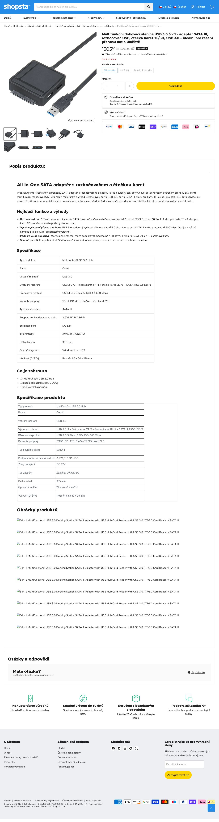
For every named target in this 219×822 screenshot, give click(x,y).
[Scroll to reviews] (158, 46)
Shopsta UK (46, 806)
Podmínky (9, 762)
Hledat (61, 748)
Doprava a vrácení (168, 18)
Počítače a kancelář (62, 18)
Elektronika (30, 18)
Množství (106, 79)
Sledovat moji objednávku (131, 18)
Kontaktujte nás (201, 18)
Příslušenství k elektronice (40, 26)
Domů (7, 18)
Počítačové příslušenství (68, 26)
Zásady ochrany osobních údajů (21, 757)
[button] (172, 7)
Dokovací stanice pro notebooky (98, 26)
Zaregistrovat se (178, 775)
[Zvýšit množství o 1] (130, 86)
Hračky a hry (95, 18)
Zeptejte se (198, 672)
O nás (7, 752)
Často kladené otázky (69, 752)
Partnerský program (14, 766)
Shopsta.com (59, 806)
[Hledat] (148, 7)
